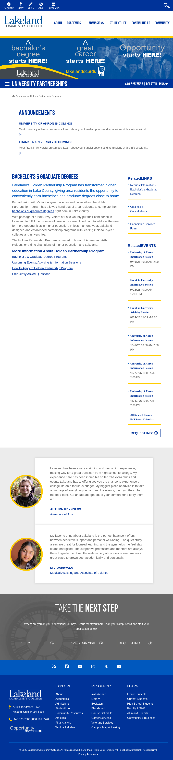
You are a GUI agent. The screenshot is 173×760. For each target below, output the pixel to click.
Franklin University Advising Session (141, 310)
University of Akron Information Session (141, 254)
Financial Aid (63, 722)
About (59, 694)
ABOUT (58, 23)
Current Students (137, 698)
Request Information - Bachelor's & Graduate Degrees (143, 189)
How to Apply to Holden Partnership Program (42, 268)
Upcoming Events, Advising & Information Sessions (46, 262)
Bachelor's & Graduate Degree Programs (39, 256)
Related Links (155, 84)
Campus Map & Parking (105, 727)
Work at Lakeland (65, 727)
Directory (112, 749)
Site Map (87, 749)
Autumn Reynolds (65, 509)
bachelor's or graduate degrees (33, 211)
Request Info (142, 433)
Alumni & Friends (137, 713)
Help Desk (99, 749)
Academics (22, 96)
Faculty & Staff (136, 708)
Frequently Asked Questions (31, 274)
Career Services (101, 717)
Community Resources (69, 713)
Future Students (136, 694)
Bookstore (97, 703)
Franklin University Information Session (141, 282)
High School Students (140, 703)
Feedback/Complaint (130, 749)
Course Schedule (101, 713)
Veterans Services (102, 722)
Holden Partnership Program (45, 96)
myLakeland (23, 23)
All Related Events (141, 415)
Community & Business (141, 717)
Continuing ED (141, 23)
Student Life (118, 23)
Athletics (60, 717)
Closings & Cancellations (138, 209)
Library (95, 698)
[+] (20, 134)
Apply (25, 643)
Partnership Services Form (142, 226)
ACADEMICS (74, 23)
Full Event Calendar (142, 419)
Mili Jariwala (61, 567)
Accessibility (149, 749)
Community (162, 23)
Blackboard (98, 708)
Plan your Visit (83, 643)
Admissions (96, 23)
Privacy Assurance (88, 754)
